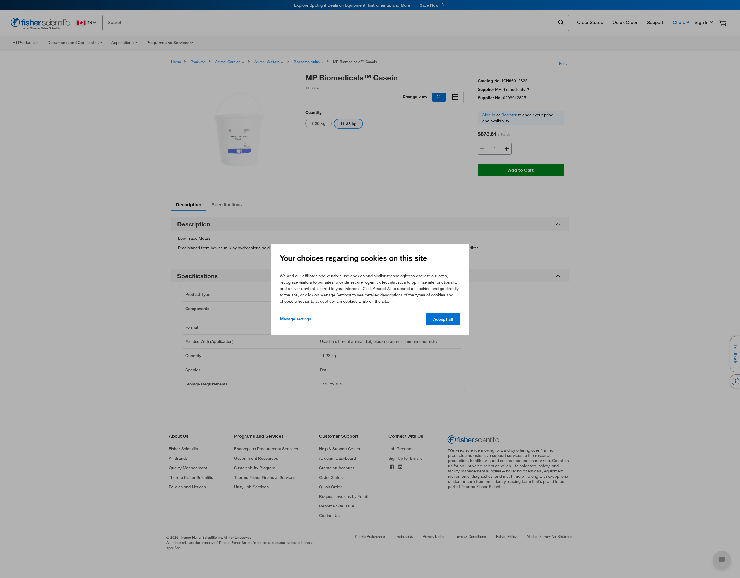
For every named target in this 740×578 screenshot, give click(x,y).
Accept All (443, 319)
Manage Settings (295, 319)
